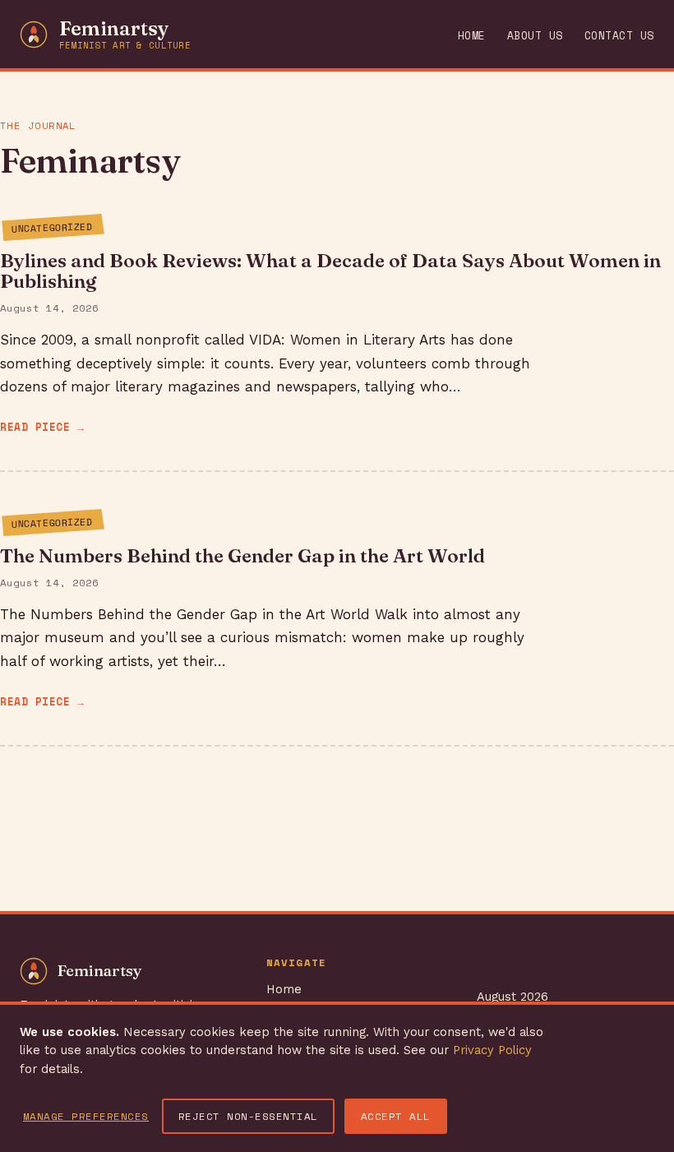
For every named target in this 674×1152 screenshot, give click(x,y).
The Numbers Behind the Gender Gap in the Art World (242, 555)
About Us (535, 36)
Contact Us (619, 36)
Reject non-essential (248, 1116)
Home (472, 36)
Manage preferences (86, 1116)
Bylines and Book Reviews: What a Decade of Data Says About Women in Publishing (330, 271)
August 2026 (512, 996)
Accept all (396, 1116)
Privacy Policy (492, 1050)
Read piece (35, 427)
